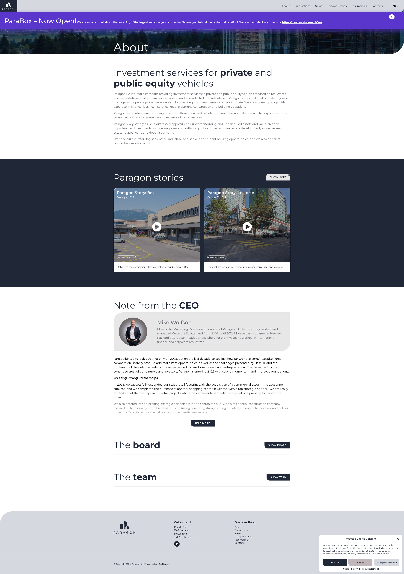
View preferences (387, 562)
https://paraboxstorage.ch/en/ (302, 22)
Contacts (377, 6)
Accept (334, 562)
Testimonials (359, 6)
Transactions (302, 6)
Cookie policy (165, 564)
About (286, 6)
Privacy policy (150, 564)
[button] (397, 538)
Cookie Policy (350, 569)
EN (394, 6)
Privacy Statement (369, 569)
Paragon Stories (337, 6)
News (318, 6)
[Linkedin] (177, 544)
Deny (360, 562)
